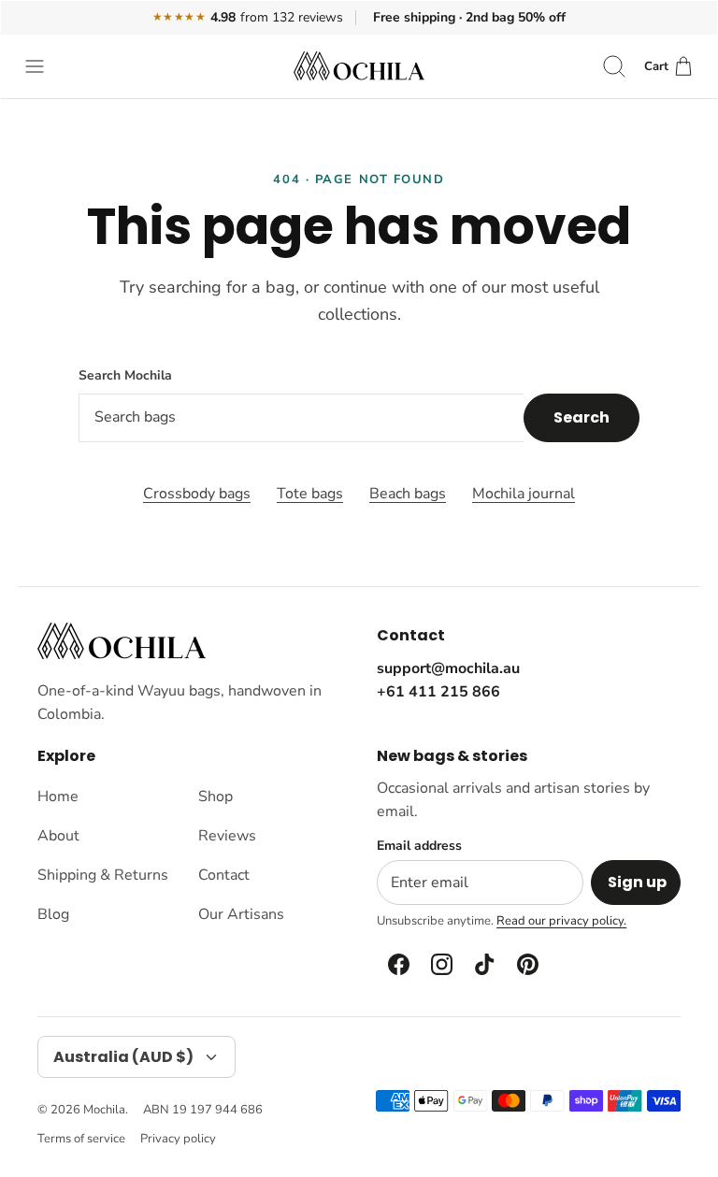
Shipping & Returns (102, 875)
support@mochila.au (448, 668)
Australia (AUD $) (123, 1057)
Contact (224, 875)
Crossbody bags (197, 493)
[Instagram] (440, 963)
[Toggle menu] (44, 66)
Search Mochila (125, 375)
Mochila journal (523, 493)
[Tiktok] (483, 963)
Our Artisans (241, 914)
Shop (215, 796)
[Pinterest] (526, 963)
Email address (419, 846)
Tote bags (310, 493)
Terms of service (81, 1138)
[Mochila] (359, 65)
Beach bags (407, 493)
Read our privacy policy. (561, 920)
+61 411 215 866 (438, 692)
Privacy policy (178, 1138)
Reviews (227, 835)
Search (581, 417)
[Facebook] (397, 963)
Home (58, 796)
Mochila (104, 1109)
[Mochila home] (121, 641)
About (58, 835)
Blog (53, 914)
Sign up (637, 882)
